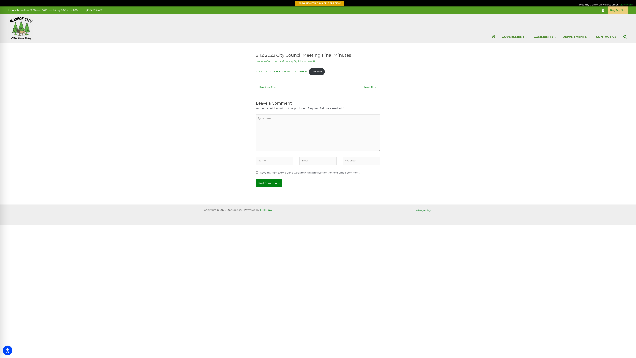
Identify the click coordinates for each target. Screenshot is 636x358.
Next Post (372, 87)
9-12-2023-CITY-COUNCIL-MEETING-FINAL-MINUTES (281, 71)
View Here (626, 4)
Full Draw (266, 209)
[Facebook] (603, 10)
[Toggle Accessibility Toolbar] (7, 350)
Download (317, 71)
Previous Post (266, 87)
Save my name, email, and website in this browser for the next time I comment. (310, 172)
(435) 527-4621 (95, 10)
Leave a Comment (267, 61)
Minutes (287, 61)
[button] (318, 3)
